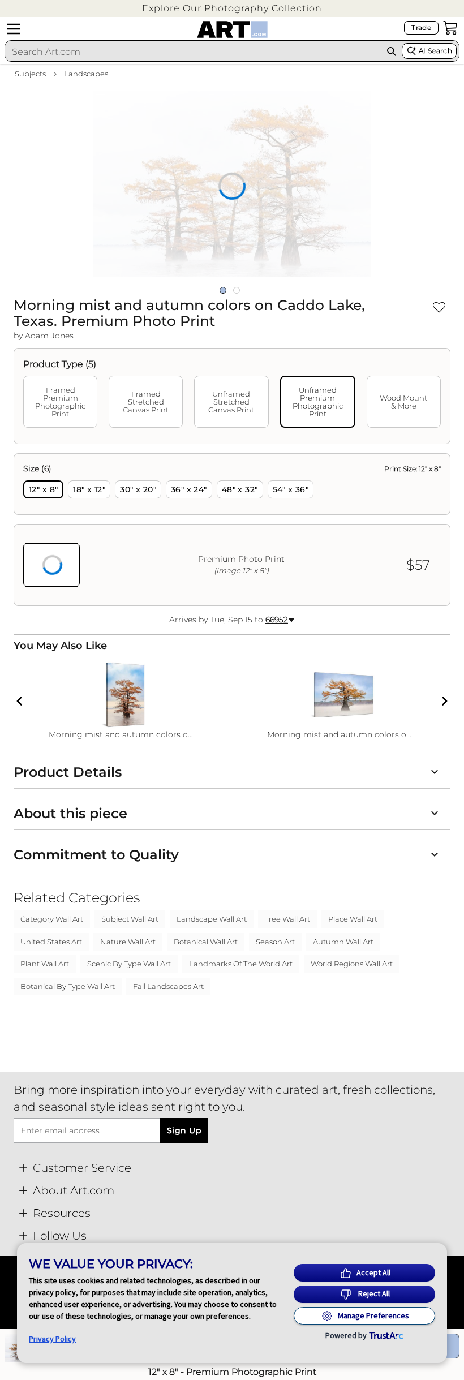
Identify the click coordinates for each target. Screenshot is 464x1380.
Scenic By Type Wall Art (129, 963)
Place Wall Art (352, 918)
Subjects (30, 73)
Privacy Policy (52, 1339)
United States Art (51, 941)
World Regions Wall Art (352, 963)
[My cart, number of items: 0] (450, 28)
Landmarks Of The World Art (241, 963)
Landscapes (86, 73)
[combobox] (193, 51)
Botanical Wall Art (206, 941)
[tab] (60, 402)
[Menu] (14, 29)
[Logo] (232, 29)
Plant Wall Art (44, 963)
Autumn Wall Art (343, 941)
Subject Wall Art (129, 918)
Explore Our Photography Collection (232, 8)
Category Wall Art (51, 918)
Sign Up (184, 1130)
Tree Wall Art (287, 918)
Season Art (275, 941)
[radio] (43, 489)
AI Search (435, 50)
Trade (421, 27)
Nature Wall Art (128, 941)
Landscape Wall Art (212, 918)
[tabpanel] (232, 529)
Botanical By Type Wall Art (67, 986)
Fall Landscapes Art (168, 986)
